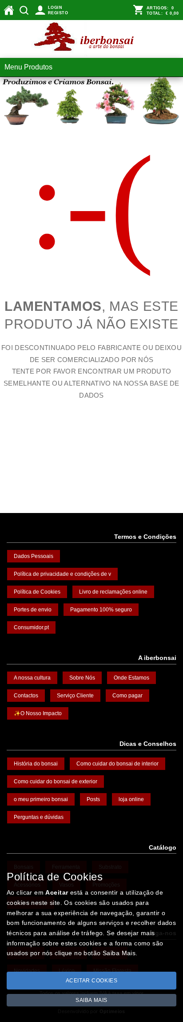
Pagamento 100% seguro (101, 610)
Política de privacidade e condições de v (62, 574)
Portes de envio (33, 610)
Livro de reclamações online (113, 592)
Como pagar (127, 695)
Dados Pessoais (33, 556)
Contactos (26, 695)
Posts (93, 799)
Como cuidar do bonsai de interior (117, 764)
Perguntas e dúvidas (39, 817)
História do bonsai (36, 764)
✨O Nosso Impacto (38, 713)
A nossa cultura (32, 678)
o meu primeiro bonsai (41, 799)
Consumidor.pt (31, 627)
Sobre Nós (82, 678)
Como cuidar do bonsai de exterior (55, 781)
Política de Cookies (37, 592)
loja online (131, 799)
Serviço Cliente (75, 695)
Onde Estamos (131, 678)
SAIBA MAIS (91, 1000)
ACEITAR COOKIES (92, 980)
